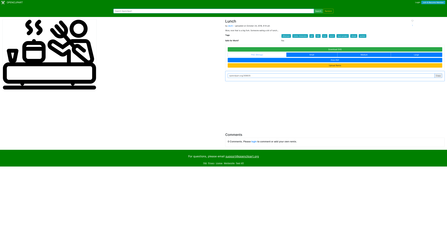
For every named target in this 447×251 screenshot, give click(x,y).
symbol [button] (362, 36)
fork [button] (318, 36)
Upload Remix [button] (335, 65)
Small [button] (311, 55)
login (254, 141)
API (242, 163)
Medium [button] (364, 55)
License (219, 163)
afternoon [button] (286, 36)
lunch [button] (332, 36)
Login (417, 2)
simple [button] (353, 36)
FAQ (205, 163)
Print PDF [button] (335, 60)
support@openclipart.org (242, 156)
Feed (238, 163)
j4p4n (230, 26)
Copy (438, 75)
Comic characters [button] (300, 36)
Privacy (211, 163)
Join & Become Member (433, 2)
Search (318, 11)
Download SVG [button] (335, 49)
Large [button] (416, 55)
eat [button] (311, 36)
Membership (229, 163)
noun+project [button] (343, 36)
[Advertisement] (223, 110)
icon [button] (324, 36)
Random (328, 11)
